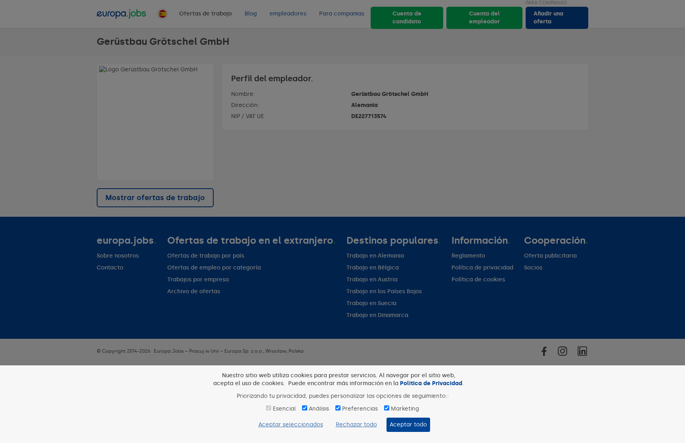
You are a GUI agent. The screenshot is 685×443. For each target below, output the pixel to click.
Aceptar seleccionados (290, 424)
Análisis (319, 408)
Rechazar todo (356, 424)
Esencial (284, 408)
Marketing (405, 408)
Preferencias (360, 408)
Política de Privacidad (431, 383)
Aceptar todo (408, 424)
